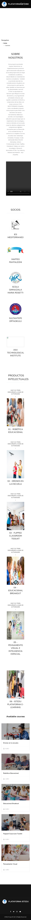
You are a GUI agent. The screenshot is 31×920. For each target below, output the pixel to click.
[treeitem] (16, 43)
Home (4, 20)
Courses (7, 45)
